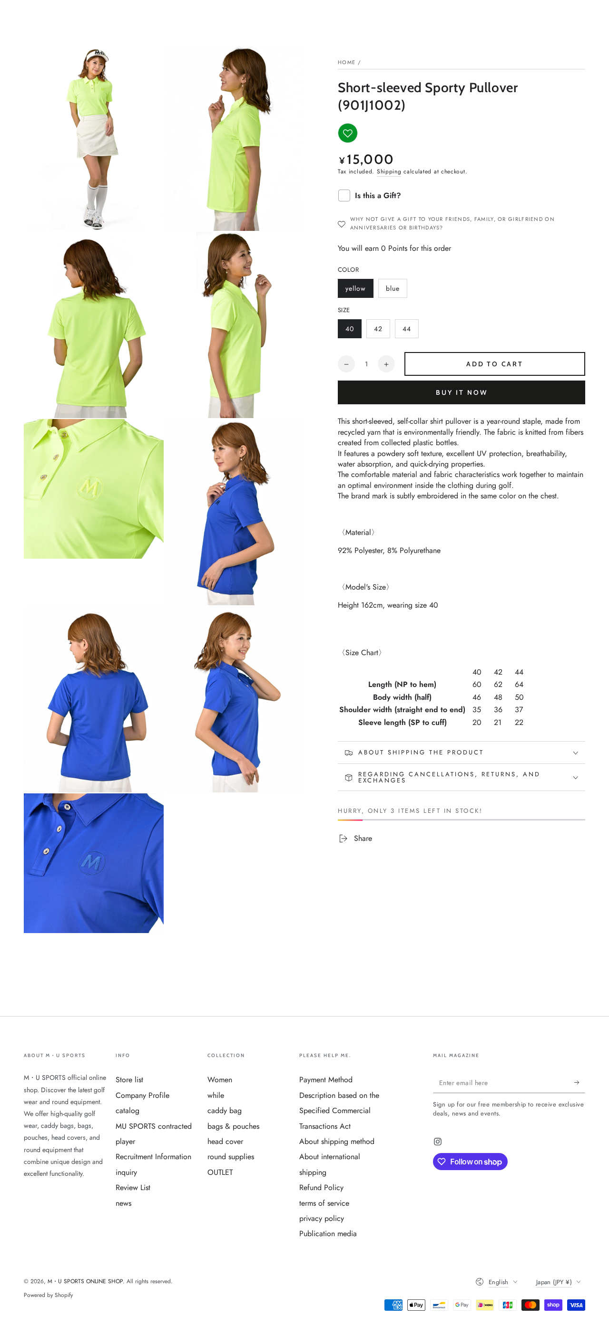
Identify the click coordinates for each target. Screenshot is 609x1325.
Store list (129, 1079)
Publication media (328, 1233)
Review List (133, 1187)
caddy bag (224, 1110)
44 (410, 331)
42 (381, 331)
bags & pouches (233, 1126)
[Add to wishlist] (348, 133)
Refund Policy (321, 1187)
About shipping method (336, 1141)
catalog (127, 1110)
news (123, 1203)
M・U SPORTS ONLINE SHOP (85, 1281)
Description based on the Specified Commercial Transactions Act (339, 1111)
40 (353, 331)
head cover (225, 1141)
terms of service (324, 1203)
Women (219, 1079)
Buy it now (462, 393)
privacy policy (321, 1218)
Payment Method (326, 1079)
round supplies (230, 1156)
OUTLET (220, 1172)
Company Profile (142, 1095)
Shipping (389, 172)
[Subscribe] (579, 1082)
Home (346, 62)
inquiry (126, 1172)
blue (396, 291)
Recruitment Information (153, 1156)
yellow (359, 291)
